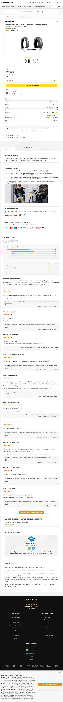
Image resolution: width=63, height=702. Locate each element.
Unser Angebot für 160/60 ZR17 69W (15, 137)
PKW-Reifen (47, 617)
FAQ (18, 149)
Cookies (16, 638)
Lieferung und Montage (40, 6)
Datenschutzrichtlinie (38, 578)
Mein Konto (58, 2)
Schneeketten (15, 6)
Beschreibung (7, 149)
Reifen (3, 6)
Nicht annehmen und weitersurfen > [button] (53, 672)
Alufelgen (47, 622)
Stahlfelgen (47, 619)
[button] (31, 249)
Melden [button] (6, 304)
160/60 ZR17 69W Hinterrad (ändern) (32, 12)
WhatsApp (31, 650)
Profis (25, 2)
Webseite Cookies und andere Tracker (24, 698)
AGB (16, 630)
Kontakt (48, 2)
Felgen (8, 6)
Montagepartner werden (15, 625)
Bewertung (44, 149)
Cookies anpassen (50, 688)
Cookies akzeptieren (50, 684)
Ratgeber (29, 6)
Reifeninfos (16, 619)
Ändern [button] (56, 107)
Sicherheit (56, 149)
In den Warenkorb (33, 85)
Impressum (16, 627)
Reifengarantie (16, 617)
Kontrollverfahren (48, 282)
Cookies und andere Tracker (11, 692)
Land (15, 633)
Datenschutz (16, 635)
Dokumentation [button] (9, 524)
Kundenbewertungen (36, 2)
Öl (20, 6)
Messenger (31, 653)
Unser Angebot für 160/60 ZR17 (14, 135)
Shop (24, 6)
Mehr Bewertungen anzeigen (31, 512)
